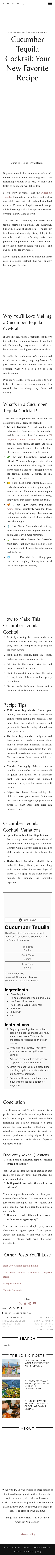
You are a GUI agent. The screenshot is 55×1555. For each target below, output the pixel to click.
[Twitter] (4, 3)
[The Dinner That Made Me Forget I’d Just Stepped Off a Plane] (11, 1368)
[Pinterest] (13, 3)
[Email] (18, 3)
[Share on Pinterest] (18, 1308)
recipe (19, 1313)
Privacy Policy (27, 1534)
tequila (27, 1313)
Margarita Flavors (12, 1283)
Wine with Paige (21, 1547)
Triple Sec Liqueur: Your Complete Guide (13, 1322)
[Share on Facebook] (10, 1308)
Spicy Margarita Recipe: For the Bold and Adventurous (43, 1323)
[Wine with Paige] (27, 18)
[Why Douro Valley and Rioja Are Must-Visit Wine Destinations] (11, 1389)
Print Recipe (37, 162)
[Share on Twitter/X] (14, 1308)
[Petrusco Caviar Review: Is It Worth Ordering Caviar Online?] (11, 1409)
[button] (51, 3)
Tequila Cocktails (12, 1290)
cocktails (10, 1313)
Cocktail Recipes (37, 32)
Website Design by (27, 1552)
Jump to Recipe (19, 162)
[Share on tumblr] (21, 1308)
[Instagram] (8, 3)
